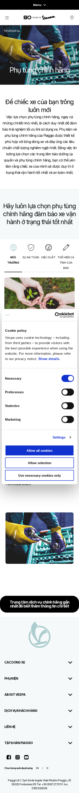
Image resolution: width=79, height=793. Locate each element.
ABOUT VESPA (14, 694)
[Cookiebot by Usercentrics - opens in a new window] (56, 315)
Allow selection (39, 463)
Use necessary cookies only (39, 475)
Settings (59, 437)
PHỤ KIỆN (11, 678)
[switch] (67, 392)
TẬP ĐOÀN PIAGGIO (18, 743)
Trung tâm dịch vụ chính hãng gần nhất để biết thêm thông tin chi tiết (39, 604)
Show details (48, 358)
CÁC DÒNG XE (14, 662)
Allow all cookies (39, 450)
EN (37, 768)
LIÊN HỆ (9, 727)
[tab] (13, 256)
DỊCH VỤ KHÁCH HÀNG (20, 710)
